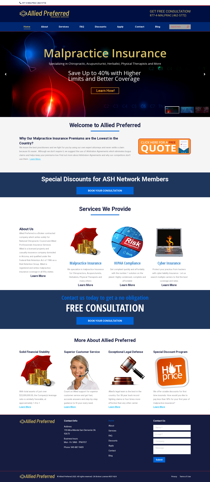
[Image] (85, 242)
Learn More (38, 276)
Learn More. (35, 159)
